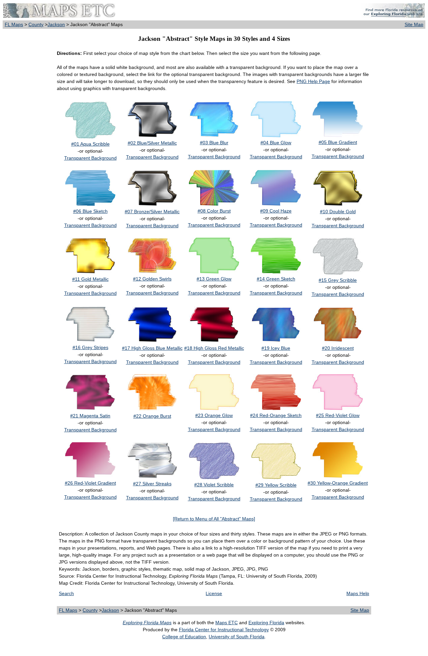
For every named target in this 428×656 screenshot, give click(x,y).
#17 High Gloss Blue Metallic (152, 348)
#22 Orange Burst (152, 416)
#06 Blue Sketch (90, 211)
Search (66, 593)
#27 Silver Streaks (152, 483)
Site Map (414, 24)
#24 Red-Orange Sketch (276, 415)
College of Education (184, 636)
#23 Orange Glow (214, 415)
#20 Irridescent (338, 348)
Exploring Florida (266, 622)
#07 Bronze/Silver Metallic (152, 211)
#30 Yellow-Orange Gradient (338, 483)
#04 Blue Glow (275, 142)
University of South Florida (236, 636)
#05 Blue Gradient (338, 142)
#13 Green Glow (214, 278)
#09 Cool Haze (276, 211)
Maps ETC (226, 622)
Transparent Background (90, 158)
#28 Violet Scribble (214, 484)
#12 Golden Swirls (152, 278)
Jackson (56, 24)
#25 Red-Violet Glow (337, 415)
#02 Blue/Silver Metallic (152, 143)
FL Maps (14, 24)
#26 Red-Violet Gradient (90, 483)
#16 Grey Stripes (90, 347)
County (35, 24)
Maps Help (357, 593)
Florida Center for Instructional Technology (224, 629)
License (214, 593)
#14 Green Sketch (276, 278)
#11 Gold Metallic (90, 279)
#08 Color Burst (214, 211)
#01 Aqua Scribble (90, 144)
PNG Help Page (313, 81)
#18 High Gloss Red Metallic (214, 348)
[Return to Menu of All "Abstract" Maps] (214, 518)
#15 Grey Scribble (338, 280)
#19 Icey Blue (275, 348)
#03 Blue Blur (214, 142)
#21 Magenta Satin (90, 415)
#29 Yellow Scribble (276, 485)
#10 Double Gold (338, 211)
